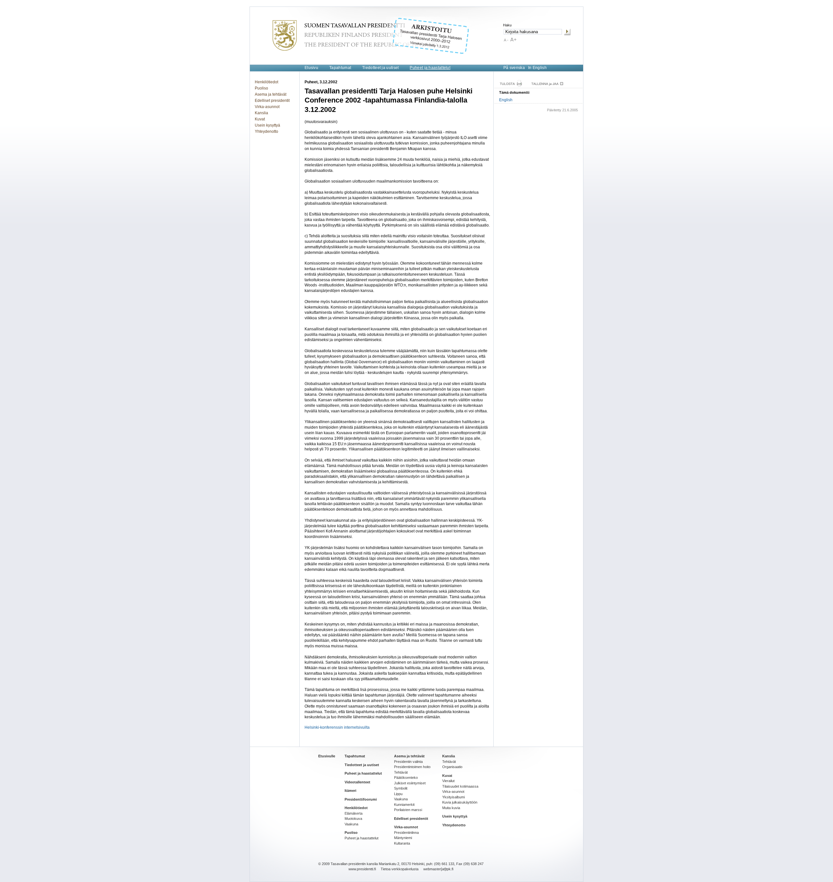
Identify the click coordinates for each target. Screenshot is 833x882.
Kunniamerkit (404, 804)
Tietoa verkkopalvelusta (399, 869)
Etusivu (311, 67)
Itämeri (350, 790)
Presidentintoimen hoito (412, 767)
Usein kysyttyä (267, 125)
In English (537, 67)
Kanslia (261, 113)
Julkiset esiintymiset (410, 783)
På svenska (514, 67)
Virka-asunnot (267, 106)
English (505, 100)
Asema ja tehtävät (270, 94)
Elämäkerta (353, 813)
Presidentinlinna (406, 832)
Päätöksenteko (406, 777)
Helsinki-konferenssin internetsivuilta (337, 727)
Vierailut (448, 781)
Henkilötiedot (266, 82)
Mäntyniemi (403, 838)
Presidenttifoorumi (361, 799)
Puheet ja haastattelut (430, 67)
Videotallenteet (357, 782)
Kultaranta (402, 843)
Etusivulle (326, 756)
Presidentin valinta (408, 762)
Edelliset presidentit (272, 100)
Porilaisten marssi (408, 810)
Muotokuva (353, 818)
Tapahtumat (340, 67)
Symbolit (400, 788)
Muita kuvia (451, 808)
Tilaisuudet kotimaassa (460, 786)
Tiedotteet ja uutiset (380, 67)
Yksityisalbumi (453, 797)
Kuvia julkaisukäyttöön (459, 802)
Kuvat (260, 119)
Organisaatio (452, 767)
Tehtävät (401, 772)
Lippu (398, 794)
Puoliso (261, 88)
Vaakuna (351, 824)
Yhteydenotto (266, 131)
